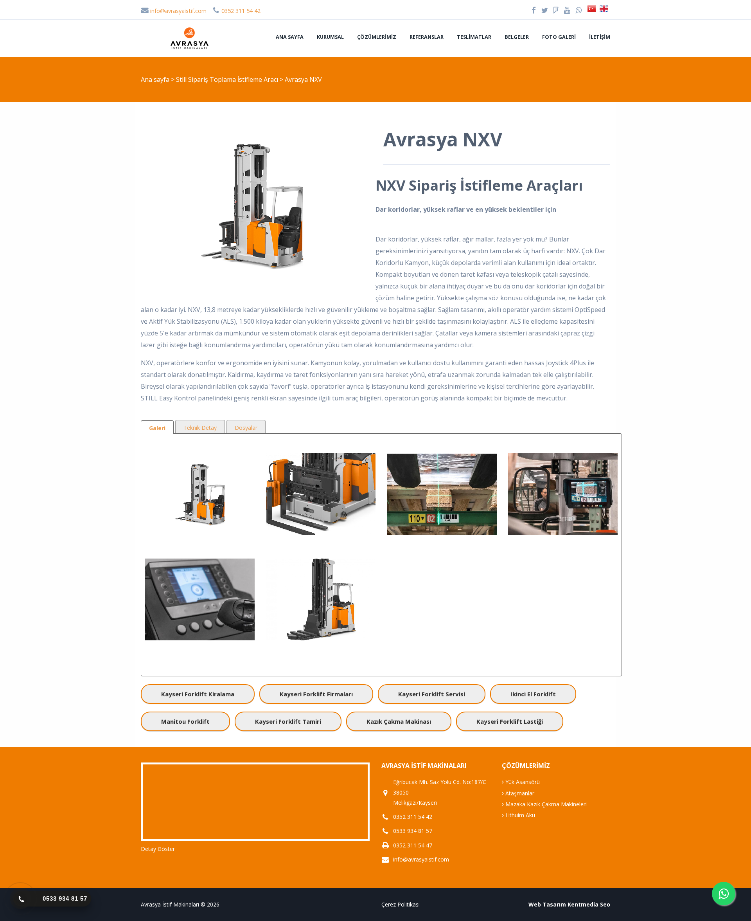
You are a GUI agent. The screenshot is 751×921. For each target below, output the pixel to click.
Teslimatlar (474, 36)
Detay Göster (158, 849)
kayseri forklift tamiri (288, 721)
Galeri (157, 428)
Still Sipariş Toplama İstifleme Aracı (228, 79)
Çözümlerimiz (376, 36)
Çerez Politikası (400, 904)
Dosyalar (246, 427)
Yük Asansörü (522, 782)
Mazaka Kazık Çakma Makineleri (545, 804)
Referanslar (427, 36)
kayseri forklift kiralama (197, 694)
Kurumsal (330, 36)
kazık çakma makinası (399, 721)
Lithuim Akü (519, 815)
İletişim (599, 36)
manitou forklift (185, 721)
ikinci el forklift (533, 694)
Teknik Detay (200, 427)
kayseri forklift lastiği (509, 721)
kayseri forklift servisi (431, 694)
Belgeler (517, 36)
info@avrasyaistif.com (178, 10)
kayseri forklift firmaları (316, 694)
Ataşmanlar (519, 793)
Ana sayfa (290, 36)
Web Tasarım (547, 904)
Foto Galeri (559, 36)
